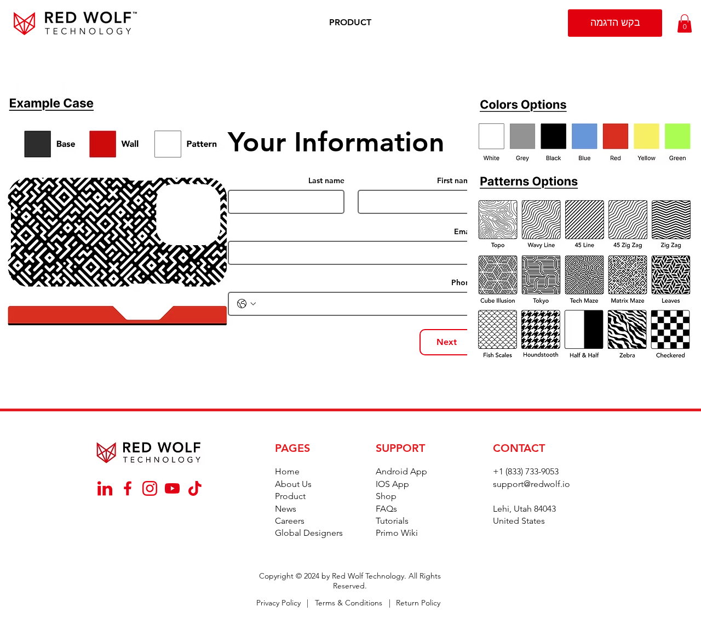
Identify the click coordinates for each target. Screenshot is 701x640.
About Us (293, 484)
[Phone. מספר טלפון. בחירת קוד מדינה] (246, 303)
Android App (401, 471)
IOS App (392, 484)
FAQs (386, 508)
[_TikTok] (194, 488)
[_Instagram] (149, 488)
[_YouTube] (172, 488)
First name (455, 180)
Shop (386, 496)
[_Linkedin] (104, 488)
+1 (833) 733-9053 (526, 471)
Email (464, 231)
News (285, 508)
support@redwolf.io (531, 484)
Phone (462, 282)
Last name (326, 180)
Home (287, 471)
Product (290, 496)
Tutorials (392, 521)
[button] (350, 23)
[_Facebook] (127, 488)
